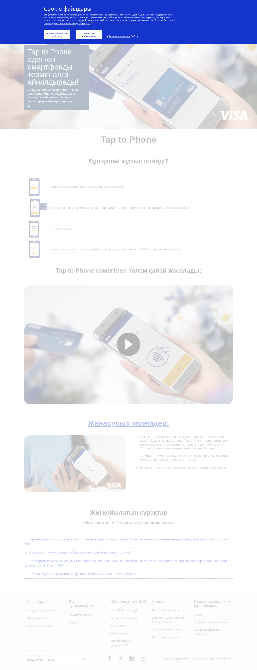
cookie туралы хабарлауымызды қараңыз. (67, 23)
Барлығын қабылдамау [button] (89, 34)
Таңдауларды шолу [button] (119, 36)
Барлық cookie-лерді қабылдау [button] (57, 34)
